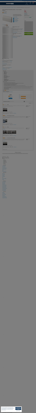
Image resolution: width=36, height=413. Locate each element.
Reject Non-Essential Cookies (18, 409)
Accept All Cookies (18, 407)
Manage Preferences (18, 410)
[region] (11, 409)
